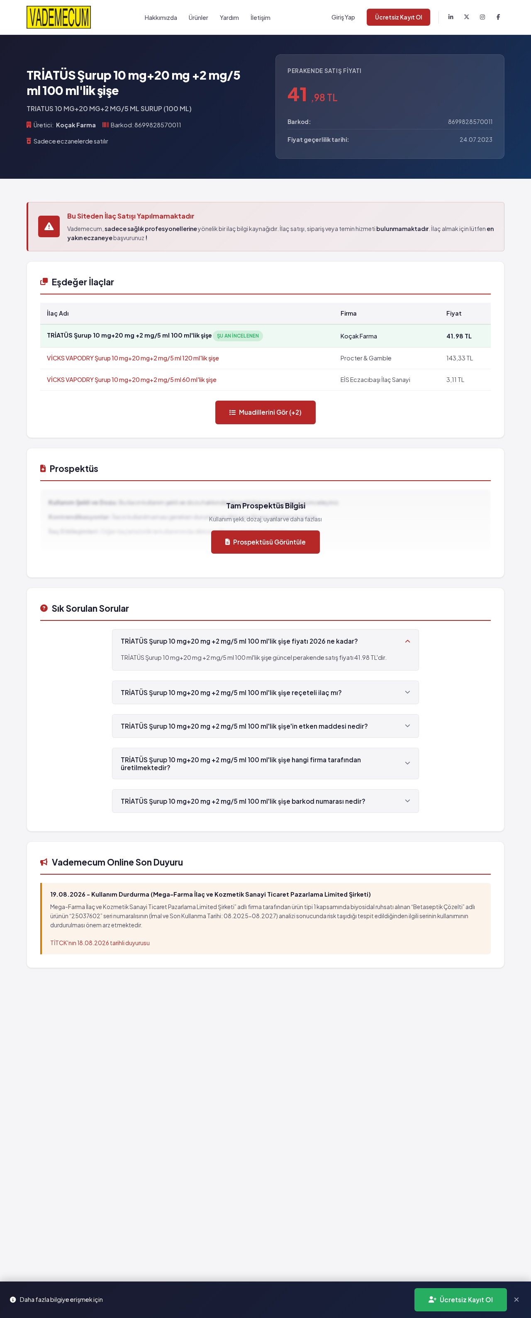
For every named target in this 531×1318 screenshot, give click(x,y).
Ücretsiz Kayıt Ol (398, 17)
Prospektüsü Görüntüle (269, 542)
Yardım (229, 17)
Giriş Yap (343, 17)
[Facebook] (498, 17)
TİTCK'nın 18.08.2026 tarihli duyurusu (100, 942)
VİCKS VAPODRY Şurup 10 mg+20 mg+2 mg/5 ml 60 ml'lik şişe (132, 379)
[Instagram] (482, 17)
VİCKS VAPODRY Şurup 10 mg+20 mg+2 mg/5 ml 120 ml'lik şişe (133, 358)
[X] (466, 17)
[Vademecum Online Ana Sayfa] (59, 17)
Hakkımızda (161, 17)
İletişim (260, 17)
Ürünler (198, 17)
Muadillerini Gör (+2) (270, 412)
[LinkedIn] (451, 17)
